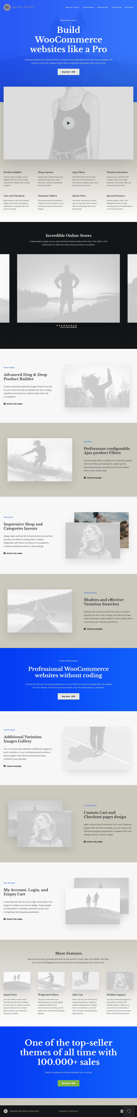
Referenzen (102, 7)
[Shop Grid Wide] (116, 993)
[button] (69, 123)
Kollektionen (88, 7)
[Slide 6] (69, 325)
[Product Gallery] (82, 993)
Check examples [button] (95, 629)
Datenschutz (73, 1111)
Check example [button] (94, 477)
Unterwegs (116, 7)
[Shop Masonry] (47, 993)
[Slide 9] (76, 325)
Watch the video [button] (14, 403)
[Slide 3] (62, 325)
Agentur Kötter (72, 7)
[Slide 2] (59, 325)
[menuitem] (73, 7)
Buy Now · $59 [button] (68, 72)
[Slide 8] (73, 325)
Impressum (63, 1111)
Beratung (129, 7)
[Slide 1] (57, 325)
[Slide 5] (66, 325)
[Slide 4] (64, 325)
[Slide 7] (71, 325)
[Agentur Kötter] (19, 7)
